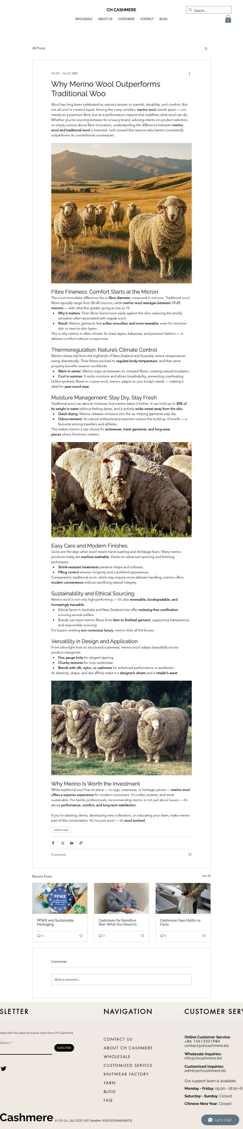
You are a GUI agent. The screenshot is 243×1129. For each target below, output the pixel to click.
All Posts (38, 48)
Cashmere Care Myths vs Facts (180, 922)
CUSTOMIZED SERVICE (128, 1065)
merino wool (61, 829)
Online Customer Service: (208, 1037)
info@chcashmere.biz (203, 1058)
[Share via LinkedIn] (71, 843)
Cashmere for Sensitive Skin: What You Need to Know (117, 922)
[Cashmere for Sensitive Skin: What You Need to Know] (121, 898)
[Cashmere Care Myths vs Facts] (183, 898)
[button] (228, 19)
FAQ (108, 1100)
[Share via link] (81, 843)
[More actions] (189, 73)
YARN (110, 1082)
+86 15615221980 (202, 1041)
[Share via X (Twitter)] (62, 843)
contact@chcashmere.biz (207, 1045)
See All (206, 876)
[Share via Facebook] (53, 843)
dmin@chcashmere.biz (206, 1070)
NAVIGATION (128, 1011)
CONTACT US (118, 1039)
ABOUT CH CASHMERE (128, 1048)
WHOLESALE (117, 1056)
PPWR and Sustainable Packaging (55, 922)
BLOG (110, 1091)
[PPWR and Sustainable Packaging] (59, 898)
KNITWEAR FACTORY (126, 1074)
